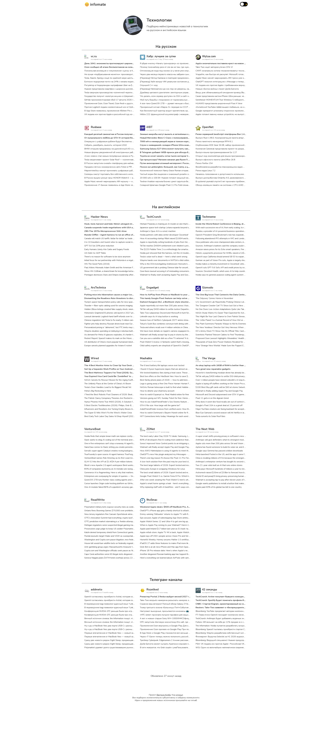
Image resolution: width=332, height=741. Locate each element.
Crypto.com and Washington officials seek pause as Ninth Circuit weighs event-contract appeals (127, 550)
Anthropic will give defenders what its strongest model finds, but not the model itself (234, 439)
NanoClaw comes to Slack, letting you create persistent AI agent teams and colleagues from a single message (134, 447)
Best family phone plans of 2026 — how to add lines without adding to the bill (175, 380)
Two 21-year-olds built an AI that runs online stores (219, 465)
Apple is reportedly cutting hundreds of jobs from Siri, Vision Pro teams (172, 242)
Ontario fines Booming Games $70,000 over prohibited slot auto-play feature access (122, 510)
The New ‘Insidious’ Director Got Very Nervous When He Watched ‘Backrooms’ (231, 327)
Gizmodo (207, 287)
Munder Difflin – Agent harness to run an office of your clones (114, 234)
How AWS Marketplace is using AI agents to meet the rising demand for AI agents (177, 450)
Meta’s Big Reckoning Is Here (97, 390)
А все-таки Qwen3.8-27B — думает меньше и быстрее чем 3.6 (170, 103)
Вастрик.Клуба (164, 694)
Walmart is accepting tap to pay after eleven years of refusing (223, 479)
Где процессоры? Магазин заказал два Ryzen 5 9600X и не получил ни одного (179, 159)
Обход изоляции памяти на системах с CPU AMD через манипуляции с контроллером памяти (241, 185)
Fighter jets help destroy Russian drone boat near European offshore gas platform (121, 323)
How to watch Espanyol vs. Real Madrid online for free (164, 394)
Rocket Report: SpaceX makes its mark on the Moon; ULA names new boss (118, 338)
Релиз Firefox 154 (204, 163)
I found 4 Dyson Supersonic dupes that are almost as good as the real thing (174, 369)
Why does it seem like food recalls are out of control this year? (224, 401)
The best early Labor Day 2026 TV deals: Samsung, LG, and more (169, 436)
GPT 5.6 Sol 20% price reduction (99, 245)
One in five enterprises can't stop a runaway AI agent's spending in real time (118, 443)
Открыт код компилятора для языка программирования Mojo (226, 156)
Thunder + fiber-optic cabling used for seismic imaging (108, 305)
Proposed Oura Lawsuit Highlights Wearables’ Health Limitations (225, 338)
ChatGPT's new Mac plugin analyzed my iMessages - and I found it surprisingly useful (178, 454)
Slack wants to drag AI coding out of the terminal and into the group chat (116, 439)
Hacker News (99, 217)
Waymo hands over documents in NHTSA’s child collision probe (168, 260)
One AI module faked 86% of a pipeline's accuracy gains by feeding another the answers (124, 487)
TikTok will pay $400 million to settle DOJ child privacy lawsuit (224, 376)
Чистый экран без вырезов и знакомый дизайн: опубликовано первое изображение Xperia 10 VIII (188, 174)
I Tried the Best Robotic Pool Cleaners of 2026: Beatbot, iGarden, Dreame (117, 394)
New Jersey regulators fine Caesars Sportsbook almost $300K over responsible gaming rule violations (130, 514)
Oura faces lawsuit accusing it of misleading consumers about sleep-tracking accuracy (178, 271)
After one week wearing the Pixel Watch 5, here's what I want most (170, 479)
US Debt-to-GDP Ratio (95, 253)
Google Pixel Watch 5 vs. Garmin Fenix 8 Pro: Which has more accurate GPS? (175, 476)
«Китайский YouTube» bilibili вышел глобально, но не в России (225, 107)
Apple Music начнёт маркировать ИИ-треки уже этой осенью (225, 78)
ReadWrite (98, 500)
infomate (97, 4)
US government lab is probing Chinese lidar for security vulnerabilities (171, 267)
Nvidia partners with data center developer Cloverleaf (164, 234)
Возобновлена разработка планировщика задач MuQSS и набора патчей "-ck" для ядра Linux (241, 167)
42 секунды (209, 589)
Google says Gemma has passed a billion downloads (219, 450)
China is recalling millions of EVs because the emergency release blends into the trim (233, 458)
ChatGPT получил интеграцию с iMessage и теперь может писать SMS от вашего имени (238, 81)
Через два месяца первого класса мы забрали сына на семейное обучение (176, 74)
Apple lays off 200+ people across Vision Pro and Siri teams (167, 536)
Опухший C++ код (149, 85)
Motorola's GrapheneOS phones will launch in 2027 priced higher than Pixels (118, 312)
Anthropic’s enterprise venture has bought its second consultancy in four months (231, 461)
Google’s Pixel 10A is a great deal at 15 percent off (219, 405)
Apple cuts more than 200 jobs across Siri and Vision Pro (221, 443)
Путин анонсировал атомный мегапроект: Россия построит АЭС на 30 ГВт (177, 163)
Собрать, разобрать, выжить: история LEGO (105, 145)
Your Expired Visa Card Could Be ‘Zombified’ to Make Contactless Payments (122, 376)
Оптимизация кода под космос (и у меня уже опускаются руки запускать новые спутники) (184, 70)
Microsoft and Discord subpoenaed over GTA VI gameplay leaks (224, 394)
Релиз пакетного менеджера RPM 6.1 (214, 141)
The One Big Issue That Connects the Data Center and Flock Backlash (230, 294)
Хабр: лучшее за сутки (161, 56)
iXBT (149, 127)
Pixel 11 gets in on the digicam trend (212, 398)
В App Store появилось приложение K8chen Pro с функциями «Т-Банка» (119, 110)
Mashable (146, 358)
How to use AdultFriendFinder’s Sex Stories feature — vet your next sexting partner (178, 401)
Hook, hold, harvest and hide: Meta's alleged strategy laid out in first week (121, 224)
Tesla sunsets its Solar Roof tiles (210, 416)
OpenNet (208, 127)
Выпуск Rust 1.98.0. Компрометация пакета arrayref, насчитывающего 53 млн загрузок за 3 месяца (244, 137)
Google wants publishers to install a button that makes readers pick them (229, 483)
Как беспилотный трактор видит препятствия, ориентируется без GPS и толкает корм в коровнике (188, 110)
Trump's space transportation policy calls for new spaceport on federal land (117, 302)
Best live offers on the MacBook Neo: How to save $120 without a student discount (178, 376)
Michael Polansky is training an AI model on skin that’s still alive (168, 224)
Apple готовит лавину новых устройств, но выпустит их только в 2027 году (232, 114)
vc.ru (94, 56)
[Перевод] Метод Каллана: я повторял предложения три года (170, 78)
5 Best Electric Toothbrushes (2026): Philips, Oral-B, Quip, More (113, 405)
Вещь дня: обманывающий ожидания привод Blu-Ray (222, 92)
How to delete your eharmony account (157, 390)
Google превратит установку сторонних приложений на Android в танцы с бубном (236, 110)
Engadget (152, 287)
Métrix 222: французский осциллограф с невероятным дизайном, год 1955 (177, 114)
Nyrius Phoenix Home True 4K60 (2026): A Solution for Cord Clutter (115, 401)
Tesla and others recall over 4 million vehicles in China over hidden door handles (175, 327)
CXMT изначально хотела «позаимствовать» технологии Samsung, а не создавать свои (237, 70)
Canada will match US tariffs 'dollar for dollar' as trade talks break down (116, 238)
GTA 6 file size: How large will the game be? (160, 405)
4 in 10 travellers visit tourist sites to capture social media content (114, 242)
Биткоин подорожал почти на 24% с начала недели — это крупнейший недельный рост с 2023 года (133, 81)
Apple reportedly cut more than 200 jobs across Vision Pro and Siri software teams (177, 305)
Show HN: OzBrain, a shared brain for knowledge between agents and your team (120, 271)
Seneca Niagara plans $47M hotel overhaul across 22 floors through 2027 (118, 557)
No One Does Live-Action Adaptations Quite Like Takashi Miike (224, 309)
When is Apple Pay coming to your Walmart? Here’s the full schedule (171, 525)
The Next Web (205, 429)
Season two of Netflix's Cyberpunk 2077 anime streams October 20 (171, 320)
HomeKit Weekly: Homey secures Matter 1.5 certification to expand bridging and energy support (183, 539)
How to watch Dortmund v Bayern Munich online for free (165, 412)
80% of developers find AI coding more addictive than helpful (167, 439)
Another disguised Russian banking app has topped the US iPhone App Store (175, 554)
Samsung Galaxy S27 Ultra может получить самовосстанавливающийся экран (179, 148)
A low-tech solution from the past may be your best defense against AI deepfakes (177, 461)
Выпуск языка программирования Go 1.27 (216, 152)
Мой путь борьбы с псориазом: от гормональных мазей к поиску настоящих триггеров (182, 99)
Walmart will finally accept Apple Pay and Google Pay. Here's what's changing (175, 447)
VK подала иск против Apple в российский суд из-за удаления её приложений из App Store (129, 114)
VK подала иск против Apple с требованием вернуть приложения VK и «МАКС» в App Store (240, 85)
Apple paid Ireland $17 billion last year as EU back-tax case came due (171, 528)
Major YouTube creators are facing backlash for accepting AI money (225, 409)
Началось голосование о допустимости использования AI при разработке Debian (235, 174)
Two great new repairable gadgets (213, 369)
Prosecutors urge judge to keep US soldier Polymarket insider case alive (117, 528)
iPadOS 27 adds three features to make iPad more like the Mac (168, 543)
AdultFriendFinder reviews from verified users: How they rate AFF (170, 409)
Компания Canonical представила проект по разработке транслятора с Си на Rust (235, 148)
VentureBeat (92, 429)
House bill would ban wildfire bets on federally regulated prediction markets (118, 543)
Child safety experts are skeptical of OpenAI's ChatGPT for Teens (169, 345)
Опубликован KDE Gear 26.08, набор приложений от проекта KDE (228, 145)
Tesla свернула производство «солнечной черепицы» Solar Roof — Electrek (120, 92)
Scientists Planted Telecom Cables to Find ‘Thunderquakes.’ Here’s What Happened (233, 334)
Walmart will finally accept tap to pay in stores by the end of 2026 (170, 334)
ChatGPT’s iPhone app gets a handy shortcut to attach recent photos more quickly (177, 510)
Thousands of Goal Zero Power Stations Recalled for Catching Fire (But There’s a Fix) (234, 342)
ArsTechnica (98, 287)
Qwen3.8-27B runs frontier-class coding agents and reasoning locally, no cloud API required (125, 479)
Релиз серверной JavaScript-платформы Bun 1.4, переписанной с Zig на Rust (234, 134)
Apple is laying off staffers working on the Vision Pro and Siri (223, 383)
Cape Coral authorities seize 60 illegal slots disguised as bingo (112, 554)
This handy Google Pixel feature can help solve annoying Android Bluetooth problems (183, 298)
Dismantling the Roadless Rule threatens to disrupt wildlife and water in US (122, 298)
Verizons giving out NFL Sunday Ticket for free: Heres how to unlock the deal (174, 398)
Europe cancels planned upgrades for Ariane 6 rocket (108, 345)
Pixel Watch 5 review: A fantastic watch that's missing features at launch (172, 342)
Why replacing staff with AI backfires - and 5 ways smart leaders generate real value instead (182, 487)
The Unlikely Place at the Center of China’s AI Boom (107, 383)
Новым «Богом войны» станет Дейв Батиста (217, 88)
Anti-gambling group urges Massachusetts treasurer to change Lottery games (119, 546)
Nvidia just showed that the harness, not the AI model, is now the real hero (173, 253)
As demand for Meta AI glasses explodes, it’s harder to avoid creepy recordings (120, 334)
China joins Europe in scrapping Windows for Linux (162, 468)
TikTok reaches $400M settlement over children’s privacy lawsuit (169, 245)
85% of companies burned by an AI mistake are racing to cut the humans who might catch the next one (130, 468)
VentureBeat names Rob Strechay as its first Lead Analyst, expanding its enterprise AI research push (129, 458)
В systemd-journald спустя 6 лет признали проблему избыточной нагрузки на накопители (239, 181)
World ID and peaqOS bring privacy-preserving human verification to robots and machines (236, 476)
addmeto (96, 589)
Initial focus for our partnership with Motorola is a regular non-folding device (118, 260)
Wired (95, 358)
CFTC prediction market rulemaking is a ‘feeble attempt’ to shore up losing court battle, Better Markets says (132, 521)
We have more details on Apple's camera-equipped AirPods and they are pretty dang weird (181, 331)
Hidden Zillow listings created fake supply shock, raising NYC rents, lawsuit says (120, 309)
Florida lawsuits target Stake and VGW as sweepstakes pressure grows (117, 536)
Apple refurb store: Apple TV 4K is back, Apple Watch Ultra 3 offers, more (173, 532)
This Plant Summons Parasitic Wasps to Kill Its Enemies (221, 323)
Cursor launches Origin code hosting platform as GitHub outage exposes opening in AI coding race (128, 483)
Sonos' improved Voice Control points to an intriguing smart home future (172, 443)
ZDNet (150, 429)
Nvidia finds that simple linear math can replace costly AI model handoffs (117, 436)
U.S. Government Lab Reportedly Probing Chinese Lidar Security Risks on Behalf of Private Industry (240, 302)
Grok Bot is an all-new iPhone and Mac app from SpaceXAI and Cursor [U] (173, 546)
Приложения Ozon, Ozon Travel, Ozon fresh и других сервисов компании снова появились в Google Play (134, 103)
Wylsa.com (209, 56)
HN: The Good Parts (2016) (97, 263)
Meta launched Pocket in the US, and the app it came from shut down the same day (233, 454)
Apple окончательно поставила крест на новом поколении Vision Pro (231, 63)
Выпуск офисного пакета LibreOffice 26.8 (215, 159)
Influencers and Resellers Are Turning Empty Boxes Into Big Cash (113, 409)
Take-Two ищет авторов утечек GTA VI (214, 67)
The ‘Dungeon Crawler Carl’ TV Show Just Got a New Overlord (223, 305)
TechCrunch (153, 217)
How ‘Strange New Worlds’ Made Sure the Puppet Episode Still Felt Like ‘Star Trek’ (234, 345)
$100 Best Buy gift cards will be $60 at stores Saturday (221, 387)
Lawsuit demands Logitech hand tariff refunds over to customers (113, 316)
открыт (179, 694)
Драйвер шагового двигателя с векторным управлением (168, 92)
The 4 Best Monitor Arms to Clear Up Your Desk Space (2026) (115, 365)
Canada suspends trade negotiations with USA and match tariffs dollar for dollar (124, 227)
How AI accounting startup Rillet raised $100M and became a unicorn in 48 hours (176, 238)
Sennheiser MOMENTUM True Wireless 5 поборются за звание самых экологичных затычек (239, 99)
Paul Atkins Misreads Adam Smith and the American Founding (112, 267)
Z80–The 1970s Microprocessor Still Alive (105, 231)
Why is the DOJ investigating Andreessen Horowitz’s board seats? (170, 263)
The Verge (208, 358)
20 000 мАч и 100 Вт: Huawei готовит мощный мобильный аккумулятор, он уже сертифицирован (188, 177)
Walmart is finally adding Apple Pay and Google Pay (219, 390)
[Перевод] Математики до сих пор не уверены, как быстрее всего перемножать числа (182, 88)
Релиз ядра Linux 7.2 (205, 170)
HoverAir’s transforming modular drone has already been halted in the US (228, 372)
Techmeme (209, 217)
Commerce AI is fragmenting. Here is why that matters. (109, 472)
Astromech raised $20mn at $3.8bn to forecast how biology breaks (226, 472)
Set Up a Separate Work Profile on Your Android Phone (111, 369)
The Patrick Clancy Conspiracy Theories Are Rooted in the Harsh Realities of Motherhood (124, 398)
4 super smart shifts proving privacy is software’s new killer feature (226, 436)
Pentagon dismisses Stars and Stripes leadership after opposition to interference (120, 274)
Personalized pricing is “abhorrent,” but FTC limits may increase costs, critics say (119, 327)
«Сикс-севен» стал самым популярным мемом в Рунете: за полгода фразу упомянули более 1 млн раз (133, 156)
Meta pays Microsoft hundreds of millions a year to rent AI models (225, 468)
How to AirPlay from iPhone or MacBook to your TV (165, 294)
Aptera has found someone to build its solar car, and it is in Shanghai (226, 447)
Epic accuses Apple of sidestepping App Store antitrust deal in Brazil (171, 517)
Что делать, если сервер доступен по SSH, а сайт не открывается (171, 96)
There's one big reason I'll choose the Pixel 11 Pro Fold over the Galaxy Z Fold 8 (176, 458)
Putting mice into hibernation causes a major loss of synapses (115, 294)
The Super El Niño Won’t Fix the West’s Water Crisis (108, 412)
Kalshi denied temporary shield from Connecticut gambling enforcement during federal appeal (126, 532)
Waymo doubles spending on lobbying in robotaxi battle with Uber (114, 331)
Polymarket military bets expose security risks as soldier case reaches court (118, 507)
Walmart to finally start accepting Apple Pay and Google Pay (167, 274)
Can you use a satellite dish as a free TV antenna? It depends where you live (174, 338)
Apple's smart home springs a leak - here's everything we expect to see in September (179, 483)
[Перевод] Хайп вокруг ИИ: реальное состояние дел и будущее (171, 81)
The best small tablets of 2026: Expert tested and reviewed (167, 472)
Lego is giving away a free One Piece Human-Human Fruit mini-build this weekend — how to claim (184, 383)
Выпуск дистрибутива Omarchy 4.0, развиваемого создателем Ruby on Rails (232, 177)
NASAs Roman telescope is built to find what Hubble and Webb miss (171, 387)
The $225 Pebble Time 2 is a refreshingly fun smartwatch (166, 249)
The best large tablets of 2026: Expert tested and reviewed (167, 465)
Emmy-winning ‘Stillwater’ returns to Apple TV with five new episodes (172, 514)
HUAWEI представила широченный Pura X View (219, 103)
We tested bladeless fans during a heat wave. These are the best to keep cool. (175, 372)
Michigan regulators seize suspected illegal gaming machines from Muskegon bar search (123, 525)
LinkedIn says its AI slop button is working (159, 316)
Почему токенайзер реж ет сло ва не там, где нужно (165, 67)
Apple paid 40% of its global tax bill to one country (219, 487)
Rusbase (96, 127)
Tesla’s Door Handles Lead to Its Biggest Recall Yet (107, 387)
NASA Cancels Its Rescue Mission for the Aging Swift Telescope (113, 380)
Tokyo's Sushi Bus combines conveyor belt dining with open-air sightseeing (173, 323)
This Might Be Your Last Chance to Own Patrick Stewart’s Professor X (227, 316)
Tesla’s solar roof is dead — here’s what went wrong (163, 256)
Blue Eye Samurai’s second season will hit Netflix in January (222, 412)
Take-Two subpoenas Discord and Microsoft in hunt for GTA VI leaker (171, 312)
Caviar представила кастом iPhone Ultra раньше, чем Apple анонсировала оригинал (236, 96)
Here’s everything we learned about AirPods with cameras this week (171, 557)
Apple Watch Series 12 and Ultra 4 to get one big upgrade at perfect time (173, 521)
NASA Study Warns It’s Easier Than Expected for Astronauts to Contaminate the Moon (235, 312)
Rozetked (152, 589)
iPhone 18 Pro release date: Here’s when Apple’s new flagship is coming (173, 550)
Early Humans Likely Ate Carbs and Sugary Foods (106, 249)
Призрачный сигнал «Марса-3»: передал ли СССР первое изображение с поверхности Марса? (186, 107)
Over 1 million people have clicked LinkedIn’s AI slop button (222, 380)
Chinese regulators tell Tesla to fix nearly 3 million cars (108, 320)
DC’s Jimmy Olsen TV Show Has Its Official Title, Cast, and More (224, 331)
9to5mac (151, 500)
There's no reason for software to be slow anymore (107, 256)
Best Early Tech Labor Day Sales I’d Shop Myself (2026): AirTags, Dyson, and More (121, 416)
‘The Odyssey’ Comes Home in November (214, 298)
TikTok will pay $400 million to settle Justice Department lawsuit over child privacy (177, 309)
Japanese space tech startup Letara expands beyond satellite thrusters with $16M (177, 227)
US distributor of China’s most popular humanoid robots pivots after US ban (118, 342)
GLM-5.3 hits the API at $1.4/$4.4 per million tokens (108, 461)
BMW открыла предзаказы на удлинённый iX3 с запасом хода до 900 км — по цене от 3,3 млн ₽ (131, 148)
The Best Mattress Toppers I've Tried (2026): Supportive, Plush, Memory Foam (123, 372)
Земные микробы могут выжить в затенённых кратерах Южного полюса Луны (180, 134)
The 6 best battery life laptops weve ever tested (162, 365)
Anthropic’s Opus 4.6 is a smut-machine (158, 231)
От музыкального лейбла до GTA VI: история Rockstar (111, 137)
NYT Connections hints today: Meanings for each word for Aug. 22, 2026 (172, 416)
